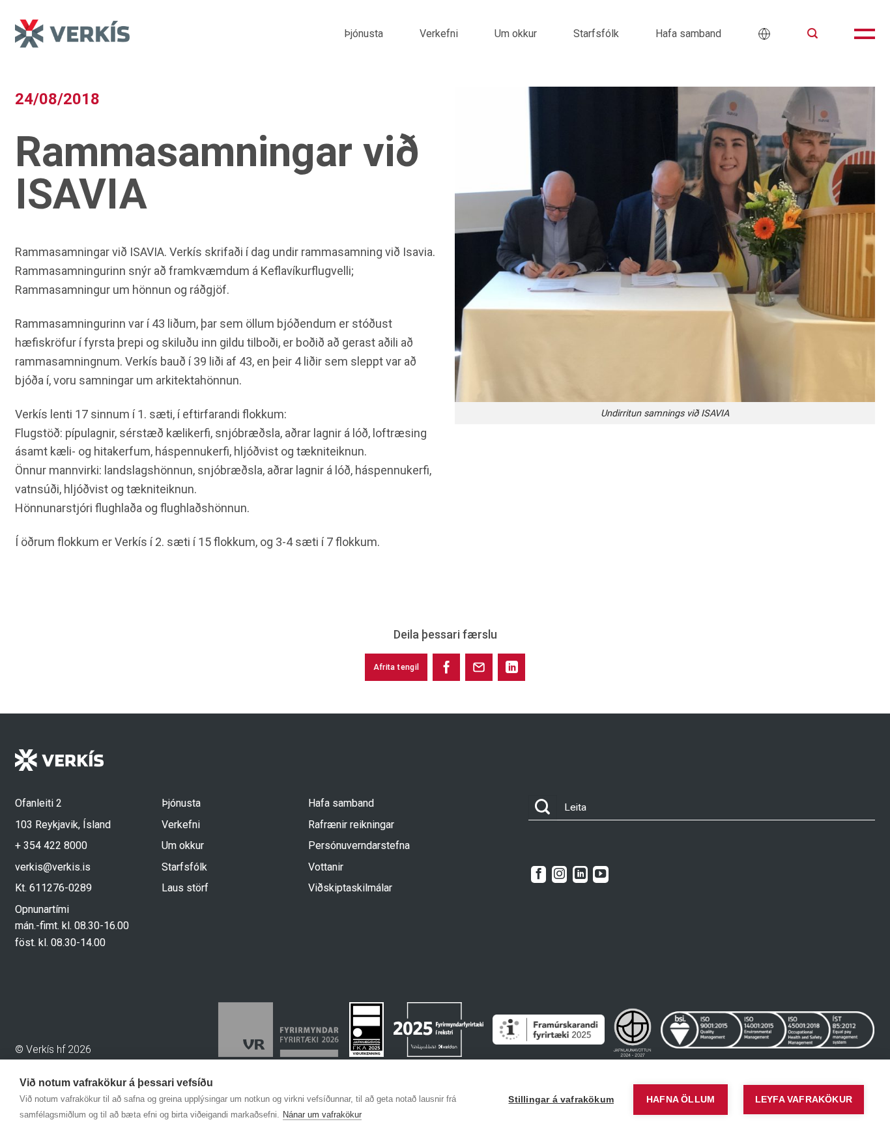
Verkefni (439, 33)
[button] (812, 33)
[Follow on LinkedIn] (580, 874)
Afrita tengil (396, 667)
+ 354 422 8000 (51, 845)
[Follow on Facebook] (538, 874)
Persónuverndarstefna (359, 845)
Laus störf (185, 888)
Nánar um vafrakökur (322, 1114)
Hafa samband (688, 33)
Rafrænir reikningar (351, 824)
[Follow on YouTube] (600, 874)
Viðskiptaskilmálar (350, 888)
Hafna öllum (680, 1099)
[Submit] (542, 807)
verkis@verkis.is (53, 867)
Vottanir (325, 867)
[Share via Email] (479, 667)
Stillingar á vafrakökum (561, 1099)
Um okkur (516, 33)
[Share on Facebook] (446, 667)
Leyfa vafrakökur (803, 1099)
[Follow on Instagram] (559, 874)
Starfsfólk (596, 33)
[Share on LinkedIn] (511, 667)
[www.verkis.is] (72, 34)
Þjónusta (363, 33)
